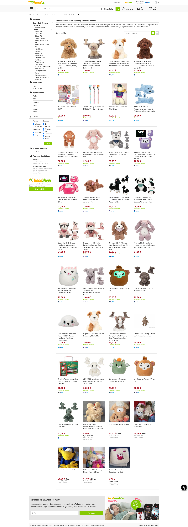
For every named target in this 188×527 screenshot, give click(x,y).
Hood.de (36, 2)
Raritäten (38, 60)
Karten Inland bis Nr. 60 (42, 46)
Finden (47, 143)
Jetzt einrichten (40, 189)
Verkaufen (117, 3)
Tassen (37, 73)
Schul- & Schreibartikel (42, 66)
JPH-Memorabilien (39, 166)
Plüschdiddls (40, 58)
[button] (157, 2)
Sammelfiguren (40, 64)
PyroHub (36, 159)
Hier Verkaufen (38, 152)
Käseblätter (39, 49)
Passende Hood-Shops (41, 156)
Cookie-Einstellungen (82, 525)
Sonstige (38, 79)
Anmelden (91, 513)
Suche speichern (61, 33)
